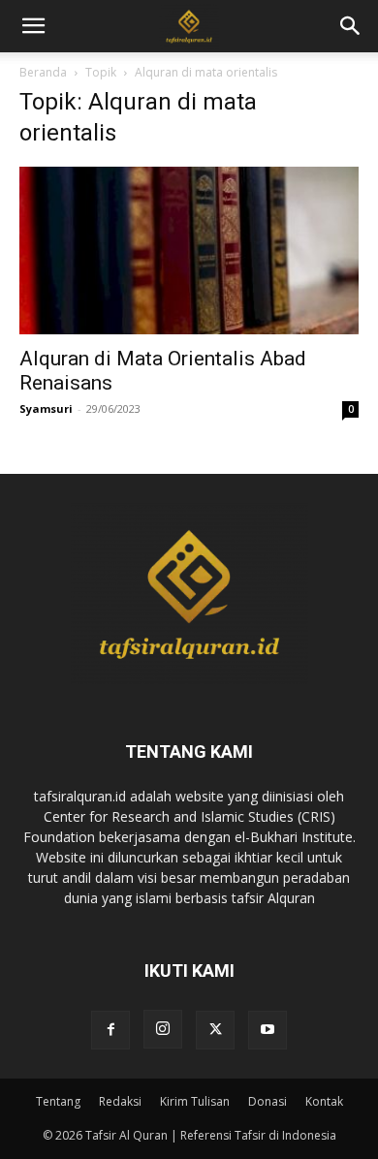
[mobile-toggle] (33, 26)
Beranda (43, 72)
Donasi (267, 1101)
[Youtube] (267, 1030)
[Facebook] (110, 1030)
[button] (351, 26)
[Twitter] (215, 1030)
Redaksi (120, 1101)
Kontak (324, 1101)
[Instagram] (162, 1029)
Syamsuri (46, 408)
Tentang (58, 1101)
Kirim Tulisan (195, 1101)
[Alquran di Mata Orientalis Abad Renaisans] (189, 250)
